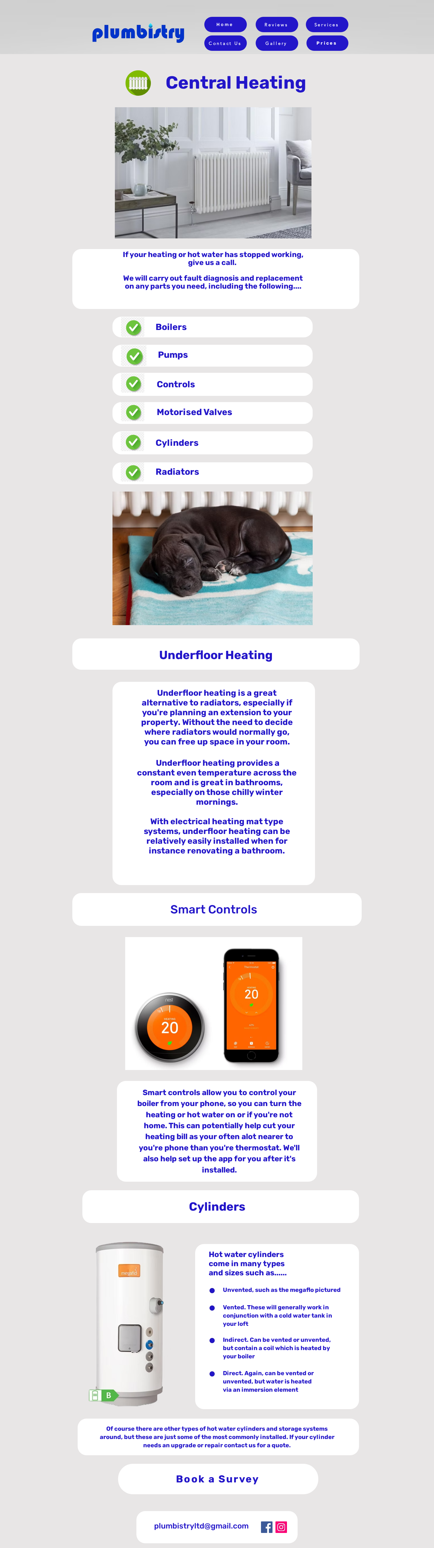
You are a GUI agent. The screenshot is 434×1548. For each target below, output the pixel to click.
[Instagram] (281, 1527)
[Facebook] (267, 1527)
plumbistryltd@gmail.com (201, 1526)
